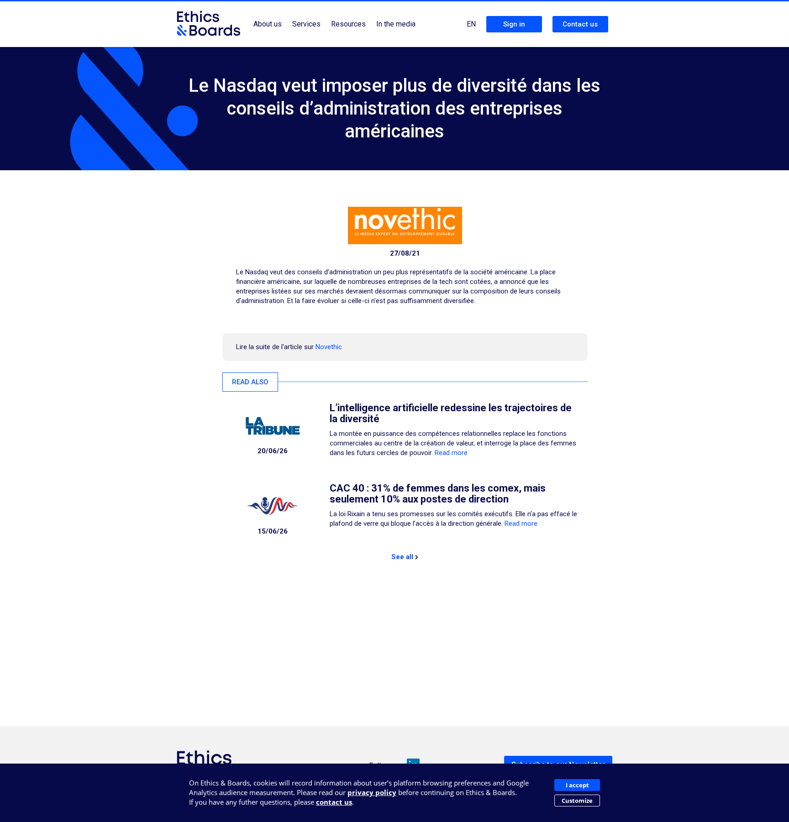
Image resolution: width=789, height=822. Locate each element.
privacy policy (371, 792)
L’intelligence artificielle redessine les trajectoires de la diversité (451, 413)
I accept (577, 785)
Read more (451, 453)
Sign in (514, 24)
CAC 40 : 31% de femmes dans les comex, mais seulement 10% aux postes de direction (438, 493)
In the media (396, 24)
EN (471, 24)
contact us (334, 801)
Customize (577, 800)
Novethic (329, 347)
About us (267, 24)
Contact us (580, 24)
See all (402, 557)
